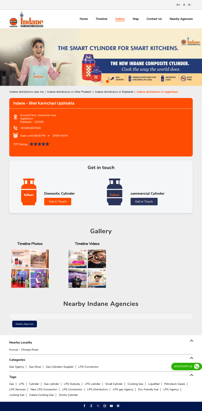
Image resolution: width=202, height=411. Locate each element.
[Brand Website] (118, 406)
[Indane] (26, 19)
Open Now (60, 136)
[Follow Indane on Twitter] (98, 406)
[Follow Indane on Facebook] (84, 406)
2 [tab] (101, 81)
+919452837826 (30, 128)
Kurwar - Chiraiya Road (23, 350)
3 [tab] (107, 81)
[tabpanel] (101, 57)
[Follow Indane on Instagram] (104, 406)
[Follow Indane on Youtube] (111, 406)
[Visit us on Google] (91, 406)
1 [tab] (95, 81)
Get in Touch (58, 201)
